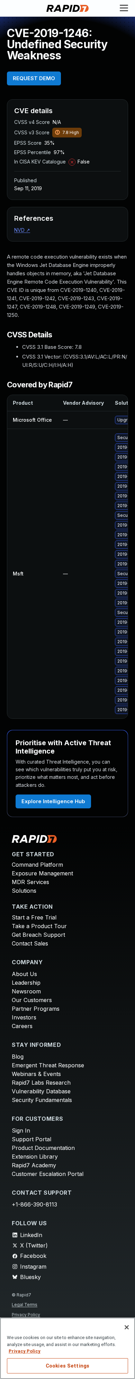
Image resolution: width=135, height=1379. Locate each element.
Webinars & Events (36, 1073)
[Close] (126, 1327)
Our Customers (32, 1000)
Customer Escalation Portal (47, 1173)
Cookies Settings (67, 1366)
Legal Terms (24, 1304)
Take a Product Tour (39, 926)
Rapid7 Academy (34, 1165)
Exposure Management (42, 873)
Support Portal (31, 1139)
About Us (24, 973)
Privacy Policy (26, 1314)
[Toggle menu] (124, 8)
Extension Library (35, 1156)
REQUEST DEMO (34, 78)
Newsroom (26, 991)
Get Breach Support (38, 934)
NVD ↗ (22, 230)
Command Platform (37, 864)
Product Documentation (43, 1147)
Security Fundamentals (42, 1099)
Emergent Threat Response (48, 1065)
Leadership (26, 982)
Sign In (21, 1130)
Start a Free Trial (34, 917)
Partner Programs (36, 1008)
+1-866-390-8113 (34, 1204)
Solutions (24, 890)
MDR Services (30, 881)
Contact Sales (30, 943)
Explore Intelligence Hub (53, 801)
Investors (24, 1017)
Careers (22, 1026)
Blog (18, 1056)
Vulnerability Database (41, 1091)
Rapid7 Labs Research (41, 1082)
